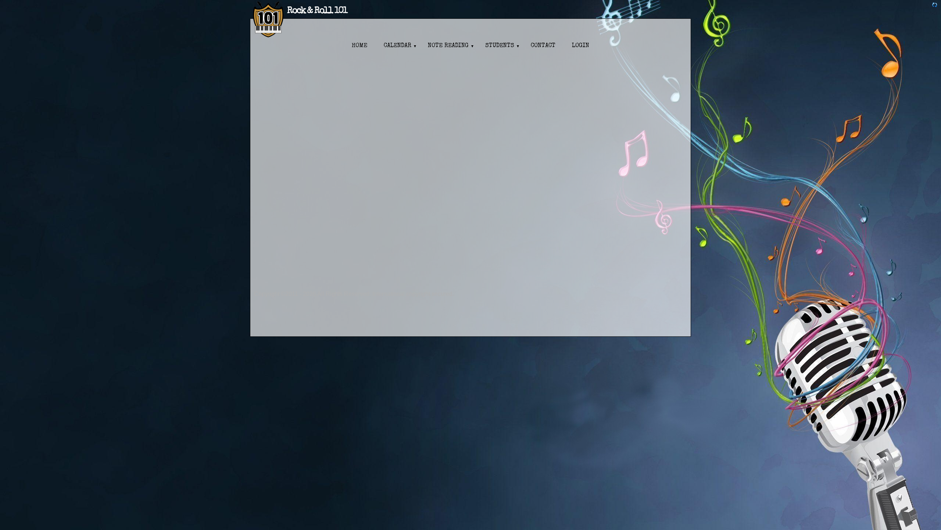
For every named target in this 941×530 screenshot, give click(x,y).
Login (580, 46)
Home (359, 46)
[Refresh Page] (935, 6)
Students (499, 46)
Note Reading (448, 46)
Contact (543, 46)
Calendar (397, 46)
